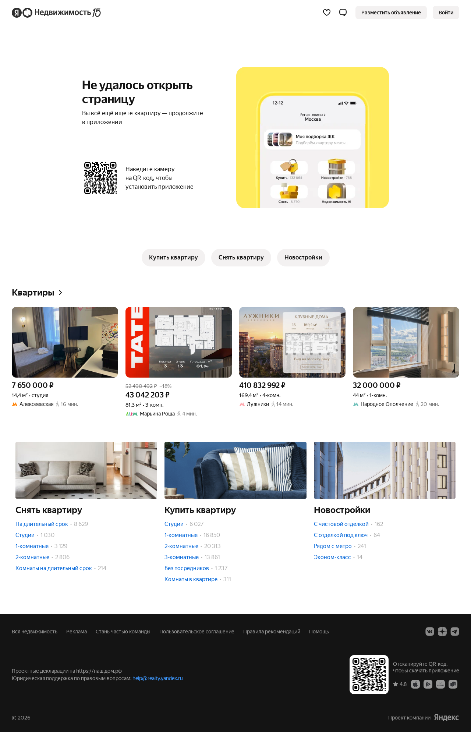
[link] (446, 12)
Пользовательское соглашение (196, 631)
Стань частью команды (123, 631)
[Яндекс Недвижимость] (57, 12)
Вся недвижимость (34, 631)
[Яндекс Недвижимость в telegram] (454, 631)
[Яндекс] (446, 717)
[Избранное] (326, 12)
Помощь (319, 631)
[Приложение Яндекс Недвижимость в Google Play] (428, 684)
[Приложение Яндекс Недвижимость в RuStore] (453, 684)
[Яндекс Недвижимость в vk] (429, 631)
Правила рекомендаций (271, 631)
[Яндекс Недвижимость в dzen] (442, 631)
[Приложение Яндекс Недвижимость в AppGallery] (440, 684)
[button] (343, 12)
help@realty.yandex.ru (157, 678)
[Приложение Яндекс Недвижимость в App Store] (415, 684)
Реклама (76, 631)
